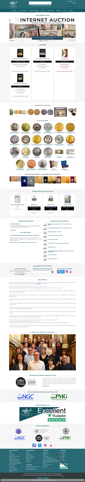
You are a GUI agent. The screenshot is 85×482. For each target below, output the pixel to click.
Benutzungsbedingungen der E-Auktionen (50, 460)
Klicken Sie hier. (45, 386)
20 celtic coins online (52, 254)
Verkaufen (50, 10)
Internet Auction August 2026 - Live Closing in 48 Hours (60, 227)
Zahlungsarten (28, 461)
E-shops (14, 10)
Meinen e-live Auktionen (30, 457)
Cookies (44, 467)
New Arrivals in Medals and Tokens (55, 235)
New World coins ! (52, 247)
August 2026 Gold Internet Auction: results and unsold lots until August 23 (60, 251)
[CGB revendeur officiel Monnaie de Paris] (42, 438)
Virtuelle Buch (17, 209)
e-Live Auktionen (33, 10)
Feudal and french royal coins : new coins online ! (58, 243)
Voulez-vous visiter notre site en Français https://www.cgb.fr (42, 480)
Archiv (43, 10)
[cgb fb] (75, 1)
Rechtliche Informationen (47, 464)
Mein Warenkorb (29, 454)
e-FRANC (11, 471)
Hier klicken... (13, 230)
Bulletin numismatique (13, 470)
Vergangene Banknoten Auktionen (15, 463)
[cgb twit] (73, 1)
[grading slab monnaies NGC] (26, 397)
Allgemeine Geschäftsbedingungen (49, 459)
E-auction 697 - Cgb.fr (52, 258)
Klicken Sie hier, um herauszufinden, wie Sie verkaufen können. (23, 242)
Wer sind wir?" (45, 452)
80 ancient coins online (53, 239)
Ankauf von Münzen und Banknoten (32, 466)
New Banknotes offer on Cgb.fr (54, 231)
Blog (64, 10)
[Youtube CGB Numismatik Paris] (51, 445)
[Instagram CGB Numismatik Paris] (45, 445)
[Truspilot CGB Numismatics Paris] (70, 1)
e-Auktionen (22, 10)
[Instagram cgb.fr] (66, 271)
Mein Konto (28, 453)
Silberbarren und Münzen (13, 460)
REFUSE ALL (46, 478)
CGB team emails (46, 453)
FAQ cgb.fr (45, 454)
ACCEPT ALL (39, 478)
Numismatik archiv (12, 467)
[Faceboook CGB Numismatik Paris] (34, 445)
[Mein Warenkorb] (69, 7)
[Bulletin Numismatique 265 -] (17, 199)
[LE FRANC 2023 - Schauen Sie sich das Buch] (67, 199)
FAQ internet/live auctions (47, 457)
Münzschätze (11, 466)
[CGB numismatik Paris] (13, 8)
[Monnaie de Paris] (26, 386)
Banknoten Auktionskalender (31, 469)
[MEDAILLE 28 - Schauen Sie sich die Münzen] (51, 199)
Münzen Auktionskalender (31, 467)
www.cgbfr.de (38, 283)
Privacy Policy (45, 466)
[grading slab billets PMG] (59, 397)
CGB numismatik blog (13, 468)
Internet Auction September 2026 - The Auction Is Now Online (59, 224)
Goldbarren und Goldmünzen (14, 459)
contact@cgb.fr (21, 274)
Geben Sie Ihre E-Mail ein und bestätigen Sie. (42, 270)
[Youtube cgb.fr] (70, 271)
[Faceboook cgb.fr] (59, 271)
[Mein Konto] (74, 7)
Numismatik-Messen (13, 464)
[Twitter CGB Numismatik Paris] (39, 445)
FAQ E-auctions (46, 456)
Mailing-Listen (28, 459)
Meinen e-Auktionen (29, 456)
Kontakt (27, 452)
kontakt (70, 10)
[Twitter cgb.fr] (63, 271)
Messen (58, 10)
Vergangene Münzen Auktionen (15, 461)
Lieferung (28, 460)
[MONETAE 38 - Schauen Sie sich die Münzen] (34, 199)
